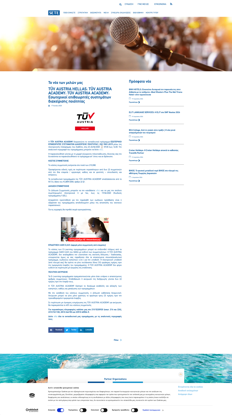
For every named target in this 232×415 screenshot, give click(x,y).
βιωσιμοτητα (95, 13)
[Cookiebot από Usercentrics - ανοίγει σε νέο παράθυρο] (32, 410)
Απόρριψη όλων (185, 394)
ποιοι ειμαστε (69, 13)
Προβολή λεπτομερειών (151, 410)
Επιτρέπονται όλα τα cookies (190, 387)
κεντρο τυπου (152, 13)
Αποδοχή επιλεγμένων (188, 391)
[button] (120, 4)
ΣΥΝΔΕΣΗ (129, 4)
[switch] (83, 410)
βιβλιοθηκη (138, 13)
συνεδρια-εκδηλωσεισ (121, 13)
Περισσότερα (133, 102)
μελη (106, 13)
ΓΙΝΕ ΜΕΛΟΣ (143, 4)
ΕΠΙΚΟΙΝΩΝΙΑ (160, 4)
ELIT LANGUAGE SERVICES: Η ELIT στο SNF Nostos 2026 (154, 112)
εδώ (101, 150)
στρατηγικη (83, 13)
